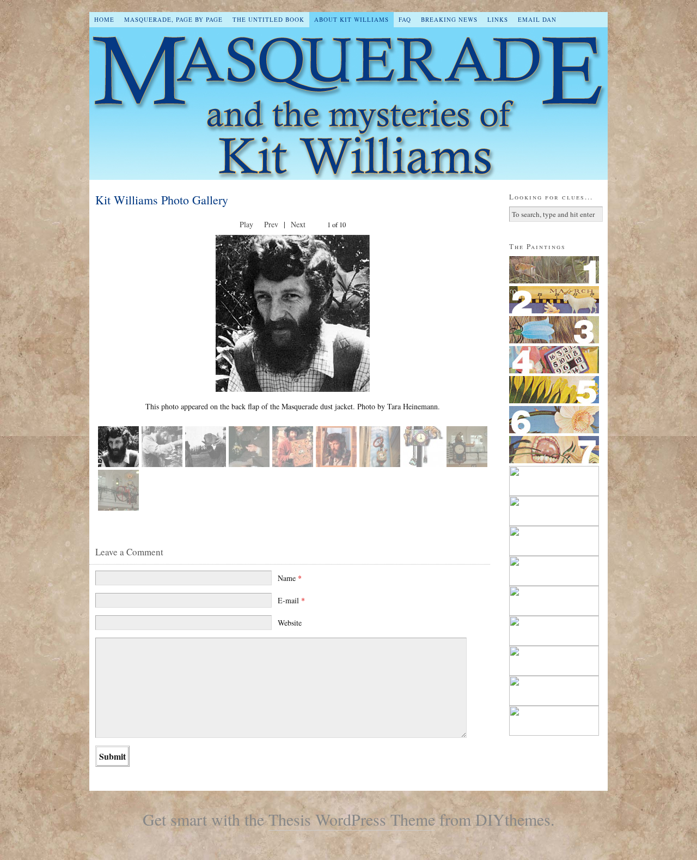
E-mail (291, 600)
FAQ (405, 19)
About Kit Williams (351, 19)
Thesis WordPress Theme (351, 819)
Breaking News (449, 19)
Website (290, 622)
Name (290, 578)
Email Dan (537, 19)
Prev (271, 224)
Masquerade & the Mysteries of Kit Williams (348, 103)
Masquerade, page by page (173, 19)
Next (298, 224)
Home (104, 19)
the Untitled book (268, 19)
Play (246, 224)
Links (497, 19)
